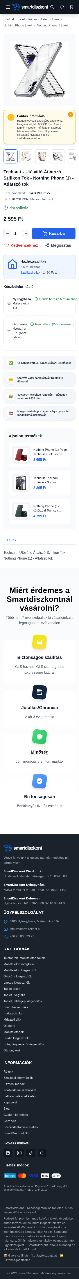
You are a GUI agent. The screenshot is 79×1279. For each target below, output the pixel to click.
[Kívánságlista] (62, 7)
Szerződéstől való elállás (21, 1127)
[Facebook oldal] (8, 1153)
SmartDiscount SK (16, 1133)
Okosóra (9, 1025)
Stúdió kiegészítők (16, 1038)
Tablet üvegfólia (14, 995)
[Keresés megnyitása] (52, 7)
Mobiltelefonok (14, 1032)
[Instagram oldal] (19, 1153)
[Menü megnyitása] (8, 7)
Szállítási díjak (30, 272)
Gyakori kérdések (16, 1114)
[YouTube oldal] (42, 1153)
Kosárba (57, 233)
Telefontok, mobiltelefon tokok (38, 19)
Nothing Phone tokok (18, 25)
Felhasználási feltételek (20, 1096)
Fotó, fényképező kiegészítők (24, 1044)
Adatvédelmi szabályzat (20, 1090)
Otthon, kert (12, 1050)
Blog (7, 1108)
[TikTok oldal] (30, 1153)
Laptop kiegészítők (17, 982)
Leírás (11, 540)
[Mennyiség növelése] (26, 233)
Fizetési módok (14, 1084)
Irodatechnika (13, 1013)
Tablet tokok (12, 988)
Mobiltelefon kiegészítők (20, 970)
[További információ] (70, 114)
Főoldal (9, 19)
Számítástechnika (16, 1007)
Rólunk (8, 1071)
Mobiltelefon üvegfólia (19, 964)
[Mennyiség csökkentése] (8, 233)
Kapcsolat (10, 1102)
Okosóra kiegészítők (18, 976)
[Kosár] (71, 7)
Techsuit (47, 199)
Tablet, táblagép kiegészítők (23, 1001)
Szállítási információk (18, 1077)
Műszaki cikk (12, 1019)
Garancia (10, 1121)
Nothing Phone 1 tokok (52, 25)
